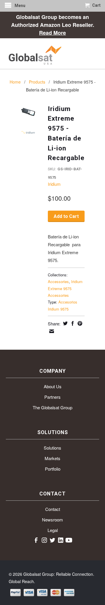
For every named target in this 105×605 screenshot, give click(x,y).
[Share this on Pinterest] (79, 323)
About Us (53, 386)
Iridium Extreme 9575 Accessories (65, 288)
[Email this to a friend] (51, 331)
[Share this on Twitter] (65, 323)
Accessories (58, 281)
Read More (52, 33)
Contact (52, 509)
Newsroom (52, 519)
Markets (52, 458)
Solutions (52, 448)
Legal (53, 530)
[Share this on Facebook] (72, 323)
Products (37, 82)
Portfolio (52, 469)
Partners (52, 397)
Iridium (54, 184)
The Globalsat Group (52, 407)
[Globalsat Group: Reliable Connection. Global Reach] (52, 54)
